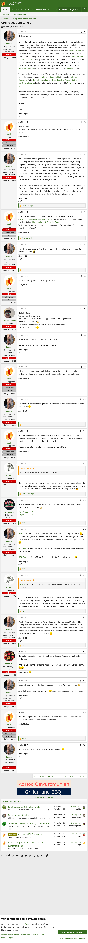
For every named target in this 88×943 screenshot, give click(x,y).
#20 (84, 745)
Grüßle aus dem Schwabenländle (24, 807)
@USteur (22, 548)
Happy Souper (75, 50)
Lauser (6, 27)
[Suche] (84, 9)
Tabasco (22, 86)
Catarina (71, 83)
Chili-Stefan (12, 818)
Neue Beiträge (6, 14)
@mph (21, 533)
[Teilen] (81, 31)
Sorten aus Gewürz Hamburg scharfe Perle (28, 823)
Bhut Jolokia (55, 77)
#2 (85, 122)
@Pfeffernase (24, 557)
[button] (21, 9)
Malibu (11, 810)
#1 (85, 32)
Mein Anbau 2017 (25, 512)
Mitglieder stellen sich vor (36, 810)
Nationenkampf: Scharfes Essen (46, 222)
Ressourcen (41, 9)
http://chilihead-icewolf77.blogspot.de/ (36, 219)
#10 (84, 399)
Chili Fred (77, 836)
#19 (84, 712)
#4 (85, 212)
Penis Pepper (38, 80)
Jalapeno (30, 83)
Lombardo (44, 77)
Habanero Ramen (26, 68)
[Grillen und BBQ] (44, 794)
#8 (85, 335)
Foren (5, 9)
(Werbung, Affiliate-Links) (44, 797)
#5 (85, 244)
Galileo (70, 68)
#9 (85, 367)
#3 (85, 154)
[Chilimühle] (44, 786)
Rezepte (28, 837)
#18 (84, 681)
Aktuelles (15, 9)
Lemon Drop (50, 80)
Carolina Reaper (64, 80)
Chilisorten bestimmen (40, 826)
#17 (84, 652)
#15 (84, 575)
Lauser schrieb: (26, 468)
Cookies (28, 924)
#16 (84, 617)
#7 (85, 309)
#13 (84, 500)
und (27, 205)
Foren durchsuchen (21, 14)
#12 (84, 463)
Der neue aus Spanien (18, 815)
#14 (84, 529)
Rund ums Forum (31, 849)
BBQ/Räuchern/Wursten (28, 515)
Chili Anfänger (13, 826)
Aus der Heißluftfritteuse (30, 834)
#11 (84, 431)
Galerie (28, 9)
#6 (85, 276)
